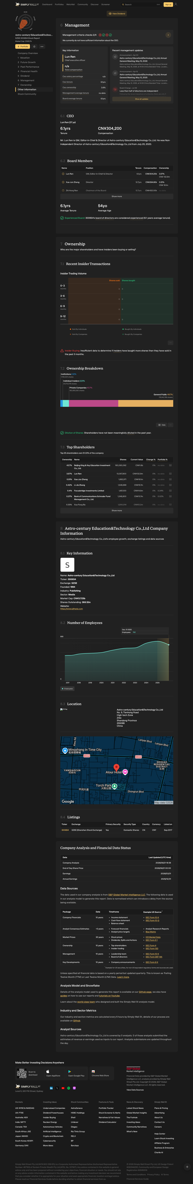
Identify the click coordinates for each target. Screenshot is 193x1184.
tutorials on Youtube (109, 995)
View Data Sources (135, 1090)
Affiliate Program (162, 1143)
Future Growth (27, 62)
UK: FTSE (19, 1113)
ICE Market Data (153, 937)
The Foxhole (132, 1117)
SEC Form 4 (151, 945)
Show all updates (141, 99)
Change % (150, 459)
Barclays (75, 1145)
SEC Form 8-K (152, 962)
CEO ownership (69, 87)
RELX (73, 1136)
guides (63, 995)
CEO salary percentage (73, 76)
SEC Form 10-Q (152, 920)
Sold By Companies (79, 334)
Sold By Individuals (79, 329)
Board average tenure (72, 98)
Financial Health (27, 71)
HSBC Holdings (77, 1113)
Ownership (25, 85)
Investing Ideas (133, 1122)
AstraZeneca (77, 1108)
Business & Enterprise (164, 1148)
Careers (158, 1127)
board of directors (105, 218)
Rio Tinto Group (78, 1131)
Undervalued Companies (54, 1108)
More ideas (48, 1145)
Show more (117, 196)
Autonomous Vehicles (52, 1127)
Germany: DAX (21, 1145)
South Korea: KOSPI (24, 1141)
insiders (117, 350)
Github (76, 1020)
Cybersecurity (49, 1141)
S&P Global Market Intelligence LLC (126, 894)
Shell (73, 1117)
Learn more (123, 977)
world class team (86, 1001)
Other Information (27, 89)
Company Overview (28, 53)
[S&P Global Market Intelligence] (135, 1070)
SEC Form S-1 (152, 940)
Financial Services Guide (138, 1179)
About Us (158, 1117)
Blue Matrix (151, 932)
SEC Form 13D (152, 948)
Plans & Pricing (161, 1108)
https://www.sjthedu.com (71, 609)
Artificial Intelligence (52, 1131)
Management (26, 80)
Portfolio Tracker (106, 1108)
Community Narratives (137, 1127)
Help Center (159, 1134)
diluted (130, 432)
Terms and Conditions (136, 1174)
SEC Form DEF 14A (154, 957)
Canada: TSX (21, 1127)
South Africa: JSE (23, 1131)
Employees (68, 689)
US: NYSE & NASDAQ (24, 1108)
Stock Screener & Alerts (109, 1113)
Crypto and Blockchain (53, 1136)
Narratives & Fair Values (109, 1117)
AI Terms (165, 1174)
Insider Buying (49, 1117)
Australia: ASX (21, 1117)
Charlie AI (158, 1152)
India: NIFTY (20, 1122)
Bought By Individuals (133, 329)
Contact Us (159, 1122)
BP (72, 1141)
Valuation (24, 57)
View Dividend (118, 13)
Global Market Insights (137, 1113)
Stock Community (27, 94)
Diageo (74, 1127)
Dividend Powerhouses (53, 1113)
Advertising (159, 1113)
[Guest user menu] (176, 4)
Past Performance (28, 66)
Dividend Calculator (107, 1122)
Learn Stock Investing (164, 1138)
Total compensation (73, 70)
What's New (132, 1131)
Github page (145, 992)
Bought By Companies (133, 334)
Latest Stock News (135, 1108)
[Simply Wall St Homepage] (27, 4)
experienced (136, 218)
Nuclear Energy (50, 1122)
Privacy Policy (153, 1174)
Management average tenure (76, 93)
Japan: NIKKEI (21, 1136)
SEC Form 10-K (152, 917)
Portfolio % (162, 459)
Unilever (74, 1122)
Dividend (23, 76)
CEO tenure (68, 82)
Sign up (168, 5)
